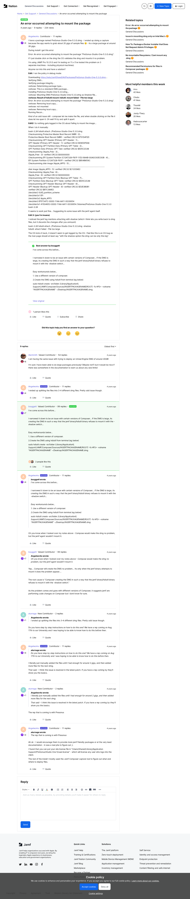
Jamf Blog (78, 863)
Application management (113, 863)
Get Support (52, 6)
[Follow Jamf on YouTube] (31, 864)
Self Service (145, 850)
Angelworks (33, 36)
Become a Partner (82, 872)
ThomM (136, 105)
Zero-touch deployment (112, 854)
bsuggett (32, 406)
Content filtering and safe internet (155, 868)
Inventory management (112, 868)
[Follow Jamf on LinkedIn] (25, 864)
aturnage (32, 613)
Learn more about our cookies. (145, 881)
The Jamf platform (110, 850)
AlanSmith (32, 355)
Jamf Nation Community (85, 859)
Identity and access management (155, 854)
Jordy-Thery (139, 113)
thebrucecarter (140, 121)
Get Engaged (110, 6)
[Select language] (150, 6)
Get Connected (71, 6)
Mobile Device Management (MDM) (118, 859)
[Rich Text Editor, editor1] (68, 806)
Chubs (136, 97)
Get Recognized (90, 6)
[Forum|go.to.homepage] (10, 6)
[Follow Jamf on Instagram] (36, 864)
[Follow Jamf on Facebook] (42, 864)
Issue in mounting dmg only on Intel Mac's (146, 36)
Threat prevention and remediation (155, 863)
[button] (163, 6)
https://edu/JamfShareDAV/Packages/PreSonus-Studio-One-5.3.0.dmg (73, 77)
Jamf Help (78, 850)
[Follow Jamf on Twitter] (20, 864)
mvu (135, 89)
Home (19, 13)
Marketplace (79, 868)
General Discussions (34, 6)
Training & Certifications (84, 854)
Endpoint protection (148, 859)
